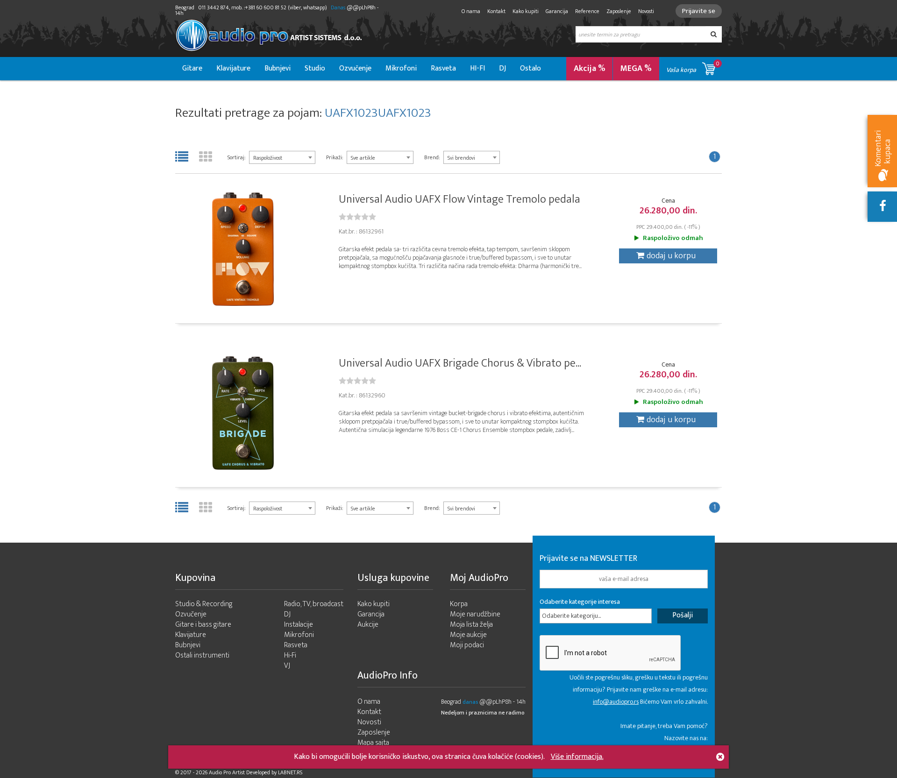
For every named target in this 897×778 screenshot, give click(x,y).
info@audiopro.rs (616, 701)
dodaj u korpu (671, 256)
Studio (315, 68)
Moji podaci (467, 645)
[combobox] (282, 157)
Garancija (557, 11)
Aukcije (367, 624)
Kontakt (496, 11)
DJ (502, 68)
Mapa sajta (373, 742)
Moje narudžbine (475, 614)
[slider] (357, 216)
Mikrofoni (401, 68)
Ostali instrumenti (202, 655)
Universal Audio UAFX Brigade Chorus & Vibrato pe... (460, 363)
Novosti (646, 11)
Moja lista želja (471, 624)
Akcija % (589, 69)
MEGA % (636, 69)
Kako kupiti (526, 11)
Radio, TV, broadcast (313, 604)
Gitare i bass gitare (203, 624)
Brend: (432, 157)
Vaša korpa (692, 67)
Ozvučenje (355, 68)
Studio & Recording (204, 604)
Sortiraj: (236, 157)
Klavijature (233, 68)
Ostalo (530, 68)
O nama (471, 11)
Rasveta (443, 68)
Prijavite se (698, 11)
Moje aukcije (468, 635)
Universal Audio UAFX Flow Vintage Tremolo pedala (459, 199)
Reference (587, 11)
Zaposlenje (618, 11)
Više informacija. (577, 756)
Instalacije (298, 624)
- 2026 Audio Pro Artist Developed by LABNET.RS (247, 772)
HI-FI (477, 68)
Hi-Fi (290, 655)
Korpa (459, 604)
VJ (287, 665)
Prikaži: (334, 157)
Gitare (192, 68)
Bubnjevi (277, 68)
